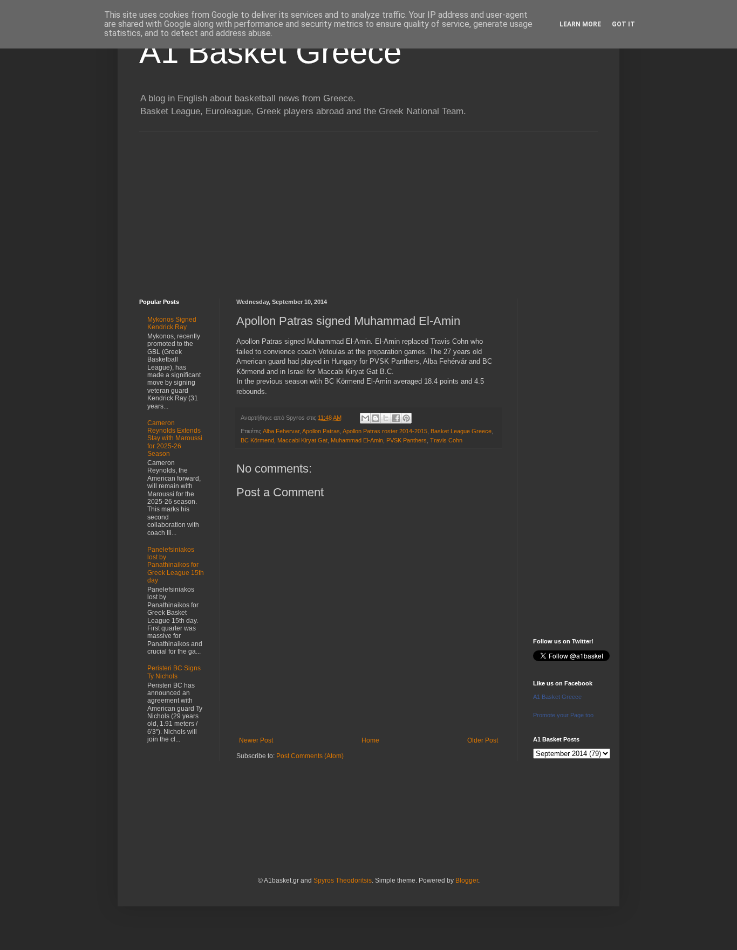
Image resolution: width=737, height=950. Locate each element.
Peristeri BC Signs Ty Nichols (174, 671)
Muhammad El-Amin (357, 440)
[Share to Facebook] (396, 418)
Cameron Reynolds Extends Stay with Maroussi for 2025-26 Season (174, 438)
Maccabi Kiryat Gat (302, 440)
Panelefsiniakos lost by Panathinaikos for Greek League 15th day (175, 565)
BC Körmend (257, 440)
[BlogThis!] (375, 418)
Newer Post (256, 740)
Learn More (580, 24)
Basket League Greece (461, 431)
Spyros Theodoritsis (342, 880)
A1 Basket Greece (270, 52)
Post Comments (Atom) (310, 756)
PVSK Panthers (406, 440)
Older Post (482, 740)
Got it (623, 24)
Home (370, 740)
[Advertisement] (368, 206)
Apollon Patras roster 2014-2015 (385, 431)
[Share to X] (385, 418)
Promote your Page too (563, 715)
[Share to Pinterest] (406, 418)
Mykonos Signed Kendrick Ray (171, 323)
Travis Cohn (446, 440)
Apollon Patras (321, 431)
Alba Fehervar (281, 431)
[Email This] (365, 418)
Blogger (466, 880)
